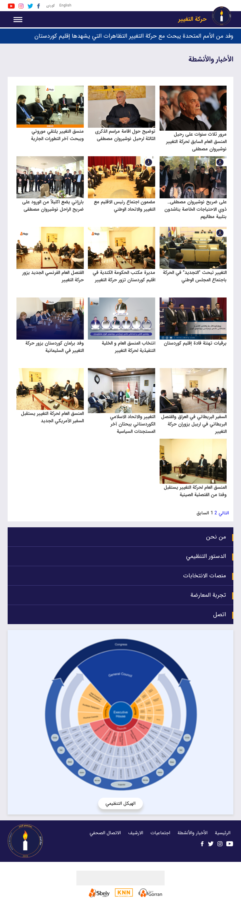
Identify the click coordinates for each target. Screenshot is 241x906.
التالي (224, 513)
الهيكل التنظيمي (120, 803)
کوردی (50, 5)
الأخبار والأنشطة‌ (191, 833)
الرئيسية (222, 833)
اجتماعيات (160, 833)
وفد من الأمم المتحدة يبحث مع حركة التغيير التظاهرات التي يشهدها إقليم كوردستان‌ (133, 36)
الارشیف (135, 833)
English (65, 5)
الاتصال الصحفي (105, 833)
